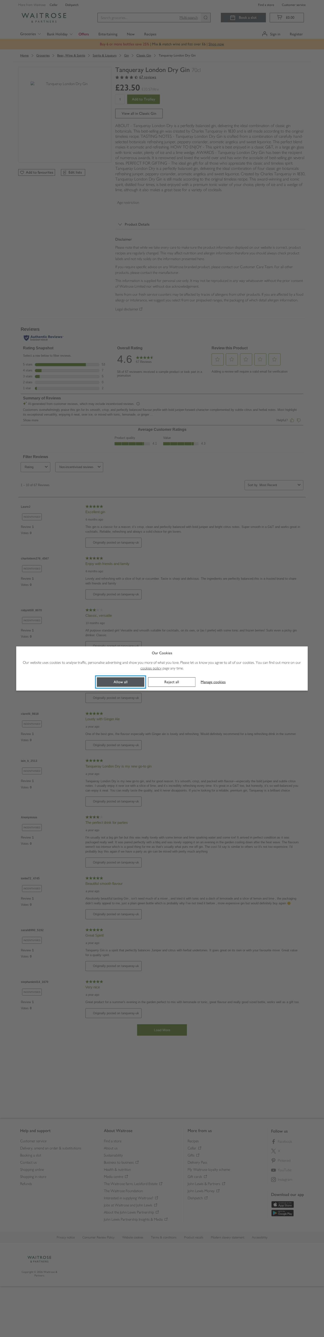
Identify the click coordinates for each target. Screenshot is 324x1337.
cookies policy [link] (151, 668)
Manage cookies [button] (213, 682)
